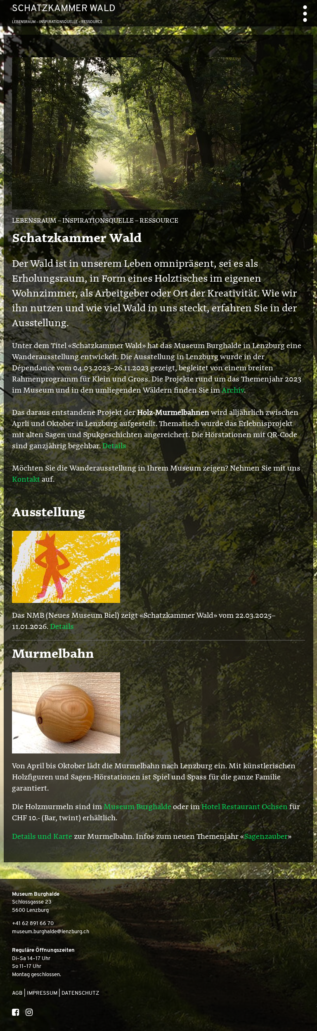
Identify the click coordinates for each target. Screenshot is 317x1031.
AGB (17, 993)
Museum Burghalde (137, 807)
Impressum (42, 993)
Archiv (233, 390)
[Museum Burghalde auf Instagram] (29, 1013)
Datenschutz (80, 993)
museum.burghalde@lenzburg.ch (50, 931)
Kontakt (27, 479)
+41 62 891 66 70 (33, 923)
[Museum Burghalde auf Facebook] (15, 1013)
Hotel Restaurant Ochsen (244, 807)
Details (114, 446)
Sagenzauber (266, 836)
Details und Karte (42, 836)
